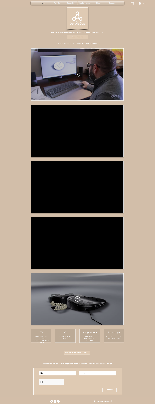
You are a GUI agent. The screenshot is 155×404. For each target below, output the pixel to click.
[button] (132, 3)
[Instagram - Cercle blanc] (58, 401)
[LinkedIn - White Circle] (51, 401)
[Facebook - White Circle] (55, 401)
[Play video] (77, 74)
